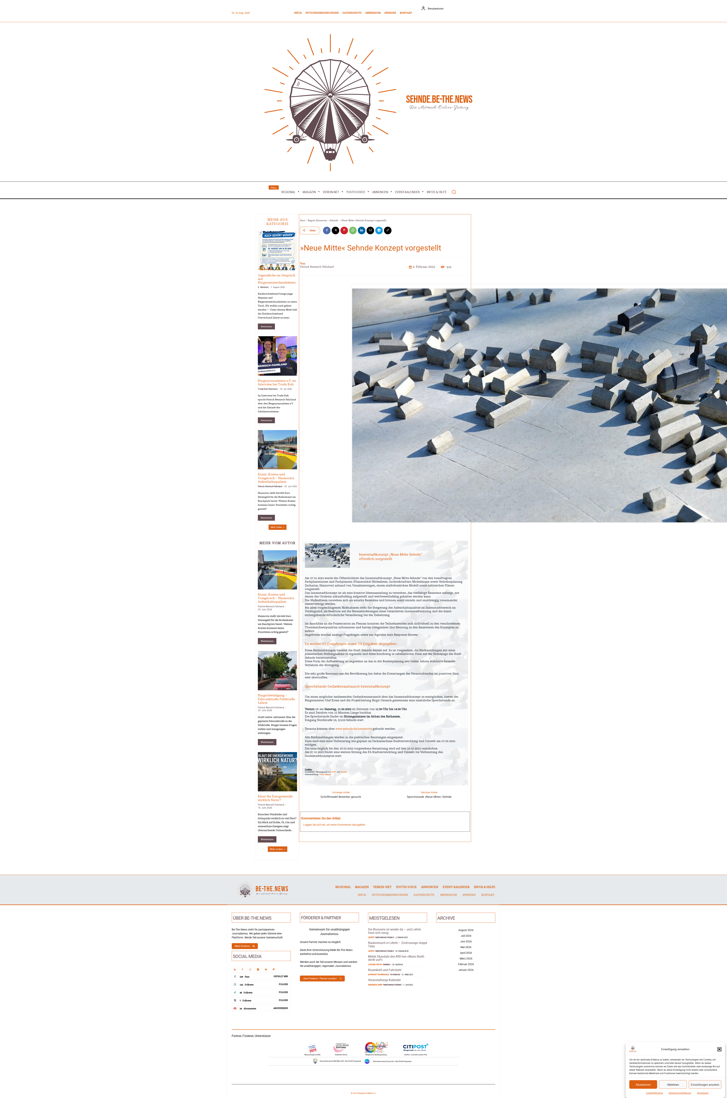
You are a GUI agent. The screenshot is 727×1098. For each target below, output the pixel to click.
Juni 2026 (466, 941)
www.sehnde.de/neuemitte (353, 728)
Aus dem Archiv (375, 964)
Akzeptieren (643, 1084)
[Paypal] (274, 970)
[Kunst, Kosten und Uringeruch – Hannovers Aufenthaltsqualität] (277, 449)
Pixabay (343, 772)
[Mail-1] (266, 970)
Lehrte (261, 374)
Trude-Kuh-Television (268, 388)
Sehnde (334, 220)
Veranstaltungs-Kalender (384, 980)
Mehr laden (276, 527)
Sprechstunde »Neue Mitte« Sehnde (429, 797)
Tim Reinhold (395, 974)
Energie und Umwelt (268, 790)
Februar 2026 (466, 964)
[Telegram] (379, 230)
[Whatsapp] (250, 970)
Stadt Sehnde (325, 774)
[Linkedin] (361, 230)
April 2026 (466, 953)
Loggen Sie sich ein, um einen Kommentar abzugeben (334, 824)
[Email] (370, 230)
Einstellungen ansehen (705, 1084)
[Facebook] (327, 230)
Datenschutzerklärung (680, 1092)
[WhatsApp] (353, 230)
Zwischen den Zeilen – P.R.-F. (271, 468)
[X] (335, 230)
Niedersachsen (375, 984)
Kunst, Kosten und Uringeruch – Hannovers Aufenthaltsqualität (276, 478)
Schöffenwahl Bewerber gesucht (341, 797)
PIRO (334, 772)
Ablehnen (673, 1084)
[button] (719, 1049)
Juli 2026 (466, 935)
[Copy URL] (388, 230)
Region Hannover (317, 220)
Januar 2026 (465, 970)
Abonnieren (280, 1008)
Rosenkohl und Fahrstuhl (384, 970)
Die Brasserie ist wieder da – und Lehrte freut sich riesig (394, 931)
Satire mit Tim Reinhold (378, 974)
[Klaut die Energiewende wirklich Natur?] (277, 771)
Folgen (283, 984)
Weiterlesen (266, 326)
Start (302, 220)
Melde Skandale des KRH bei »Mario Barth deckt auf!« (396, 958)
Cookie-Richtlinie (654, 1092)
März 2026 (466, 958)
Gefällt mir (281, 976)
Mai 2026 (465, 947)
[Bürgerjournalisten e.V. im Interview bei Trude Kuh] (277, 355)
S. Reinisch (263, 287)
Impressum (703, 1092)
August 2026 (465, 930)
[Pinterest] (344, 230)
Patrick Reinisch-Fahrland (270, 486)
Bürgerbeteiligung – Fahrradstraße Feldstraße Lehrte (276, 699)
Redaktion (387, 964)
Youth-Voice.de (265, 269)
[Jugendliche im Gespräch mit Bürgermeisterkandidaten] (277, 250)
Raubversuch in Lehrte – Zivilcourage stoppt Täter (397, 944)
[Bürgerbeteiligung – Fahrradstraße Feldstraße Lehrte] (277, 670)
